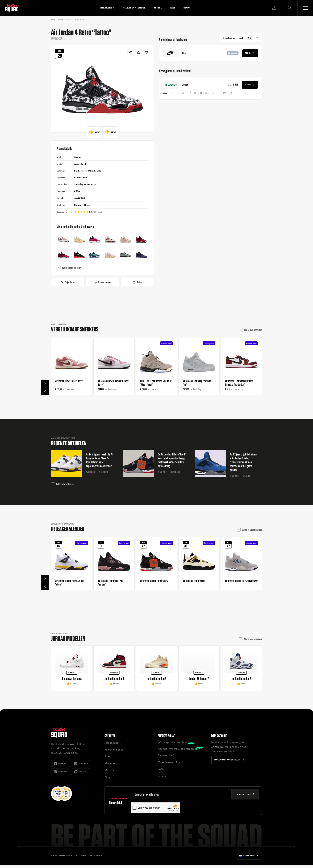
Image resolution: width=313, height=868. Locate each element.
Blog (186, 7)
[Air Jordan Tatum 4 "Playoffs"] (95, 255)
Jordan (70, 19)
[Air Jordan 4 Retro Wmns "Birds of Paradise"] (79, 239)
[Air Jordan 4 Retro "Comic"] (64, 239)
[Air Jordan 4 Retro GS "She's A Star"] (95, 239)
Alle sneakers (112, 742)
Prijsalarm (70, 282)
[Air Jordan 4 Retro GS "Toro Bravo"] (141, 239)
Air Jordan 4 (82, 19)
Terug (53, 19)
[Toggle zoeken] (289, 8)
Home (60, 19)
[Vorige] (45, 391)
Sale (173, 7)
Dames (77, 204)
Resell (158, 7)
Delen (139, 282)
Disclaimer (81, 855)
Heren (87, 204)
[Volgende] (45, 383)
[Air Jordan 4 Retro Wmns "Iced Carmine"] (110, 255)
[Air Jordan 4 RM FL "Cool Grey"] (126, 255)
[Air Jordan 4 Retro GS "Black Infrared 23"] (79, 255)
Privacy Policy (96, 855)
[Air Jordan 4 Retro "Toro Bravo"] (64, 255)
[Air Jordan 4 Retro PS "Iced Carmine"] (126, 239)
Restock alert (104, 282)
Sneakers (106, 7)
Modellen (110, 763)
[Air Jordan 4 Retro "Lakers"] (141, 255)
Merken (109, 770)
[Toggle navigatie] (305, 8)
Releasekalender (134, 7)
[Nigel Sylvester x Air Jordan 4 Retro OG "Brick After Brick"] (110, 239)
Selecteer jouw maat (237, 37)
